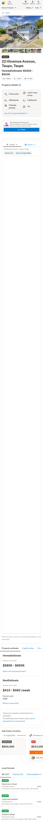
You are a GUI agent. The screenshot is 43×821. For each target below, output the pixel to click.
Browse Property (8, 8)
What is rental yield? (11, 703)
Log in (38, 4)
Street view (9, 153)
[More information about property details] (20, 85)
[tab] (12, 144)
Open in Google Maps (23, 153)
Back (7, 13)
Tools (37, 8)
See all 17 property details (14, 113)
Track (23, 129)
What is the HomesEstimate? (14, 671)
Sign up (32, 4)
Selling (29, 8)
